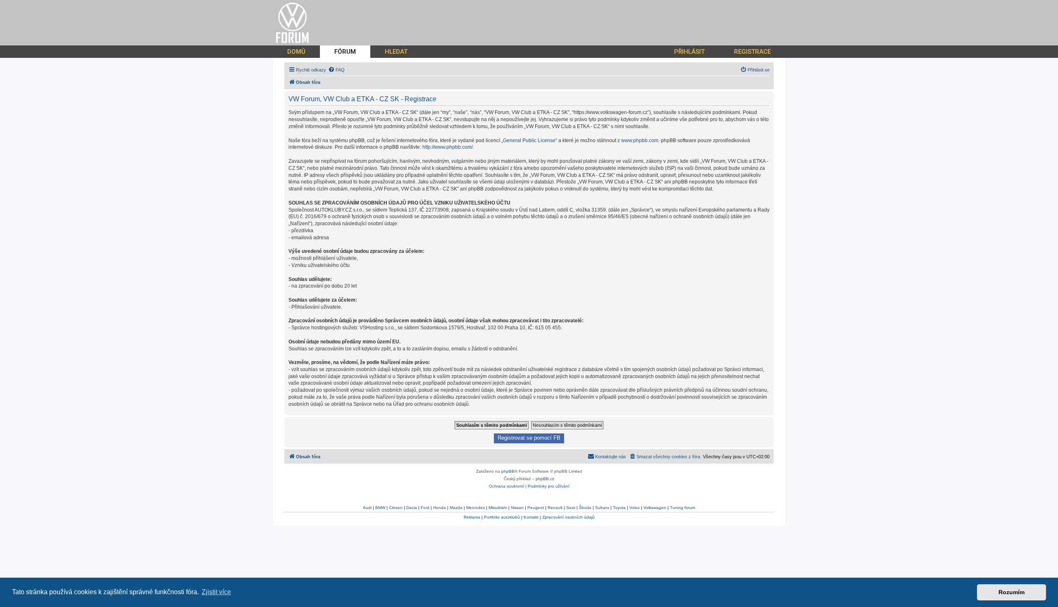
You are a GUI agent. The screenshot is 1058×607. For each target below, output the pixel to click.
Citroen (396, 507)
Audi (367, 507)
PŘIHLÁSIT (689, 51)
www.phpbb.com (639, 140)
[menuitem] (336, 70)
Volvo (634, 507)
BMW (380, 507)
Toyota (619, 507)
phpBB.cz (545, 478)
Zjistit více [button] (216, 591)
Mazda (456, 507)
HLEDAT (396, 51)
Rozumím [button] (1011, 592)
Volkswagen (654, 507)
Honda (439, 507)
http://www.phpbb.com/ (447, 147)
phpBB (508, 471)
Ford (425, 507)
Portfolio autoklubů (502, 517)
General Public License (529, 140)
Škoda (585, 507)
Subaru (602, 507)
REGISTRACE (752, 51)
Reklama (472, 517)
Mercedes (475, 507)
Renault (555, 507)
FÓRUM (345, 51)
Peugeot (535, 507)
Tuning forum (682, 507)
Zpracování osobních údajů (568, 517)
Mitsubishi (497, 507)
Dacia (411, 507)
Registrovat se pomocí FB (529, 438)
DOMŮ (296, 51)
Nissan (517, 507)
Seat (570, 507)
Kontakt (531, 517)
